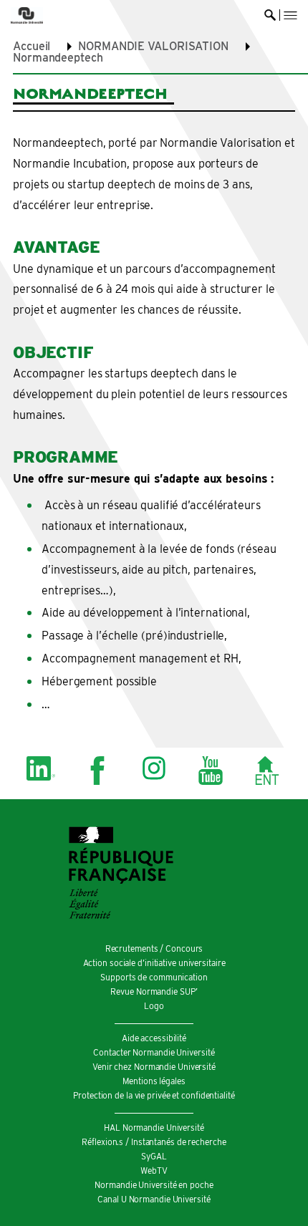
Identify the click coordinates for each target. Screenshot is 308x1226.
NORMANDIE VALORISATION (153, 46)
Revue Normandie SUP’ (153, 991)
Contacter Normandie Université (153, 1052)
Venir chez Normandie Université (154, 1066)
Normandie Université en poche (154, 1184)
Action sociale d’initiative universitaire (154, 962)
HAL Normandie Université (154, 1127)
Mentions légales (153, 1081)
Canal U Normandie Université (153, 1199)
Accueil (31, 46)
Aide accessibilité (154, 1038)
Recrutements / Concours (154, 948)
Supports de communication (154, 977)
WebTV (154, 1170)
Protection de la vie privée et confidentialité (153, 1095)
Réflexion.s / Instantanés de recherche (154, 1141)
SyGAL (154, 1156)
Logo (154, 1005)
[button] (290, 15)
